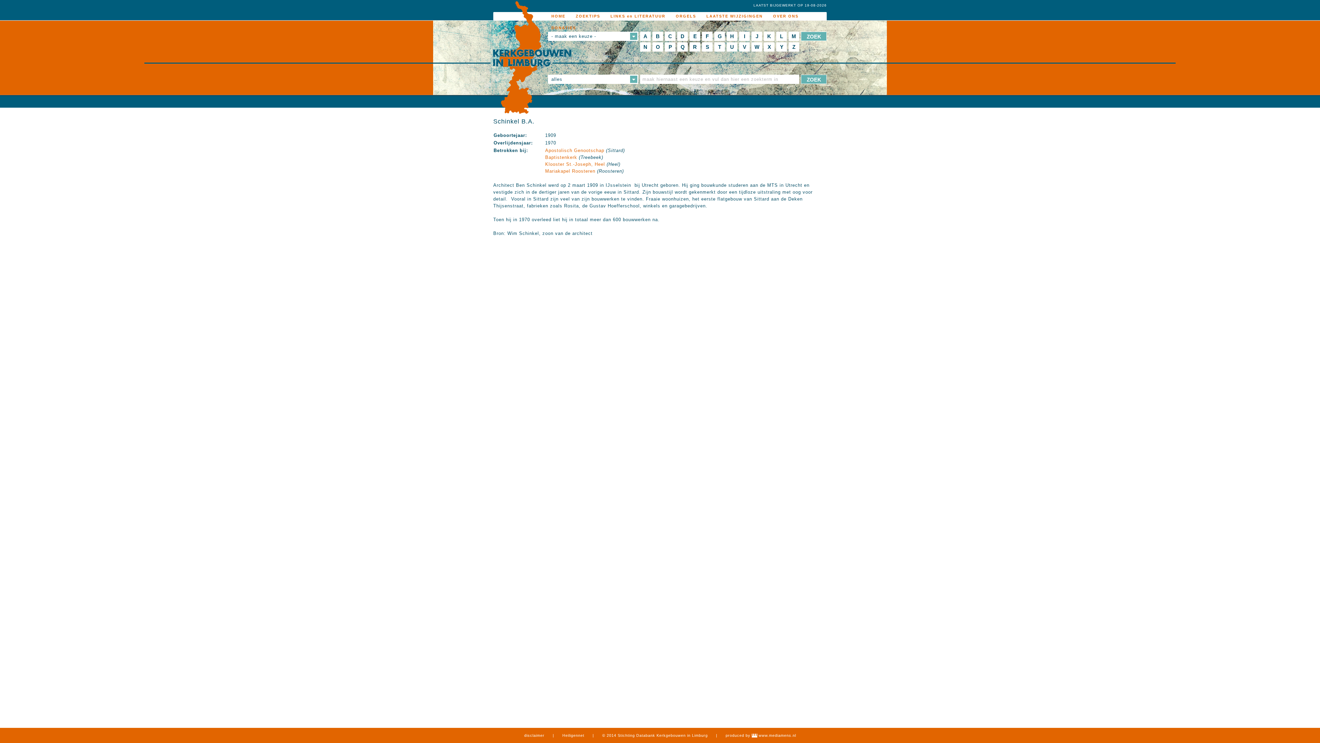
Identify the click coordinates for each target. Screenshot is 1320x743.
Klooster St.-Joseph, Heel (575, 164)
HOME (558, 16)
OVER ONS (786, 16)
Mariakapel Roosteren (570, 171)
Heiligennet (573, 735)
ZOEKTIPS (588, 16)
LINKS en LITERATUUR (638, 16)
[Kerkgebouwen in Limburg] (532, 58)
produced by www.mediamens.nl (761, 735)
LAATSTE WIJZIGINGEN (734, 16)
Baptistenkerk (561, 157)
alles (556, 79)
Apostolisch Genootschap (574, 150)
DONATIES (563, 28)
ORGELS (686, 16)
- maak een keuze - (573, 36)
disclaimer (534, 735)
